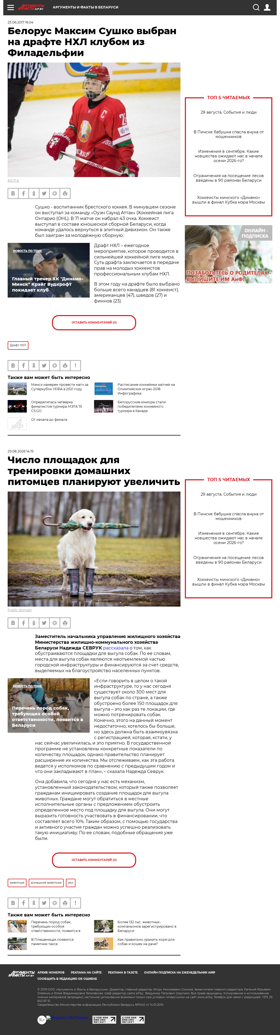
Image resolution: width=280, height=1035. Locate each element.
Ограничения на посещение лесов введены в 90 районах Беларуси (228, 178)
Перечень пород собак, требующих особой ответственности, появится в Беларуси (44, 928)
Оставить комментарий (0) (94, 322)
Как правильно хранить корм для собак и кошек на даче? (146, 941)
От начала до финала (49, 419)
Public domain (20, 610)
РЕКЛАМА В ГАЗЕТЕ (123, 972)
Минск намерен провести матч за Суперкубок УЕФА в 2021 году (59, 387)
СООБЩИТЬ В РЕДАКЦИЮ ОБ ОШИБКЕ (67, 979)
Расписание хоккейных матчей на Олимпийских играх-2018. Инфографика (146, 389)
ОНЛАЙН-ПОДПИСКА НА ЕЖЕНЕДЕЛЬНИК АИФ (179, 972)
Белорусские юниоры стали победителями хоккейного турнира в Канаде (142, 406)
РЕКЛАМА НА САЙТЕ (86, 972)
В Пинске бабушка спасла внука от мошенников (229, 134)
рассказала (116, 648)
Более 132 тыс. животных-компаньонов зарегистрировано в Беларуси (147, 926)
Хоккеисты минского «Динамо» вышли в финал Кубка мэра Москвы (228, 200)
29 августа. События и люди (229, 112)
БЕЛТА (13, 180)
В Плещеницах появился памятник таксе (52, 941)
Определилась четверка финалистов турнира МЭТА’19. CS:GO (57, 406)
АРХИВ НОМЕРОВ (51, 972)
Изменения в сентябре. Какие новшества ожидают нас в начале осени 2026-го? (229, 156)
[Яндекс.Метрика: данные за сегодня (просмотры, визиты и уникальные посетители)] (67, 1018)
